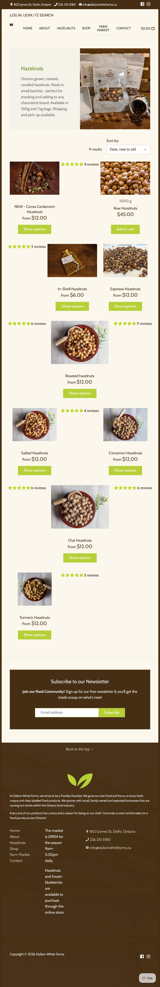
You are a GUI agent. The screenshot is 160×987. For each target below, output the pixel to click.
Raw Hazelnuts (125, 208)
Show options (35, 229)
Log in (16, 15)
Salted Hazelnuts (34, 453)
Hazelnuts (17, 842)
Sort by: (112, 141)
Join (28, 15)
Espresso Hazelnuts (125, 289)
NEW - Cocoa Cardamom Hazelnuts (34, 209)
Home (15, 830)
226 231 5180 (67, 4)
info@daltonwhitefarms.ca (99, 4)
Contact (16, 860)
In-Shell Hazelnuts (72, 289)
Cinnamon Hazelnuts (125, 453)
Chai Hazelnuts (80, 540)
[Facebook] (142, 4)
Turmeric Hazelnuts (35, 617)
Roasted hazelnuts (79, 376)
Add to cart (125, 229)
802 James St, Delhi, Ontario (32, 4)
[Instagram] (148, 4)
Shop (14, 848)
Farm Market (20, 854)
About (14, 836)
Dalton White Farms (50, 954)
